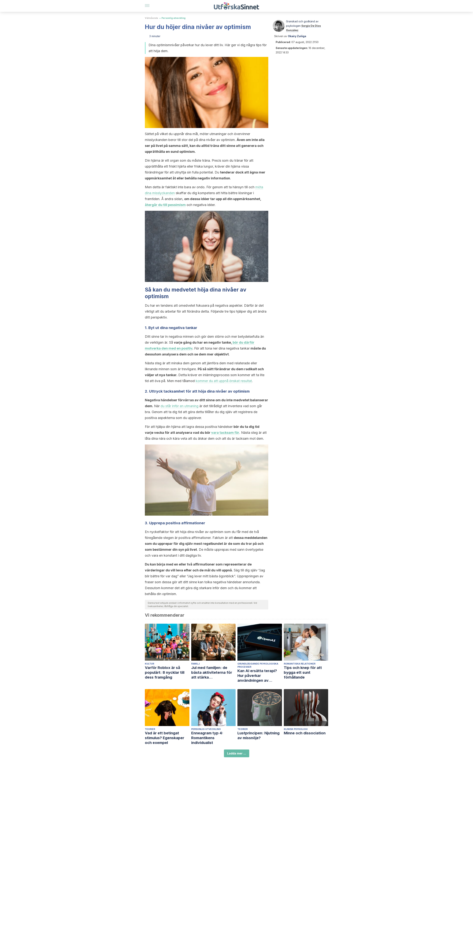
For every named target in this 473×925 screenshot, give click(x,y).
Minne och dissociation (305, 733)
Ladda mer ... (236, 753)
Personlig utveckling (173, 18)
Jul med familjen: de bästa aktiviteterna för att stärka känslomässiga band (211, 672)
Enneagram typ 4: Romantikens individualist (207, 738)
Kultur (149, 663)
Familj (195, 663)
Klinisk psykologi (296, 729)
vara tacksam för (225, 433)
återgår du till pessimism (165, 205)
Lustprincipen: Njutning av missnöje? (258, 735)
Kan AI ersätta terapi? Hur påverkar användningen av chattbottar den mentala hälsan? (259, 676)
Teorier (150, 729)
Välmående (151, 18)
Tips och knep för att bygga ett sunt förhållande (303, 672)
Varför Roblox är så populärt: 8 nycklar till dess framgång (164, 672)
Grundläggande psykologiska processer (257, 665)
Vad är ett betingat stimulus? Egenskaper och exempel (164, 738)
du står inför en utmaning (179, 406)
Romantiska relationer (299, 663)
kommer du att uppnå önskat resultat (224, 381)
